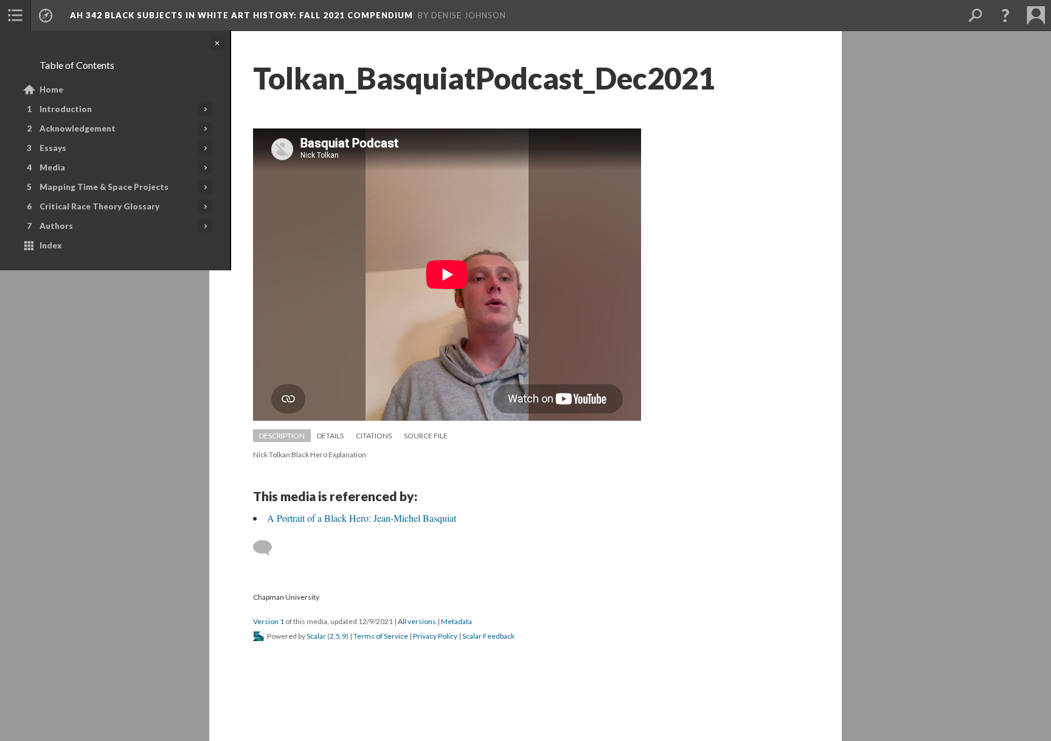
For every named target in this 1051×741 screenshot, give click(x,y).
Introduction (66, 109)
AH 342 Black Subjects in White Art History (241, 15)
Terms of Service (380, 636)
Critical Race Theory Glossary (99, 206)
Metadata (456, 621)
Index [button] (51, 245)
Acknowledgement (78, 128)
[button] (15, 15)
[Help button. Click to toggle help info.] (1005, 15)
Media (52, 167)
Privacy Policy (435, 636)
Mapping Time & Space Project (104, 187)
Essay (53, 148)
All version (417, 621)
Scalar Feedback (488, 636)
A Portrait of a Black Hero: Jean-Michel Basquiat (361, 517)
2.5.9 (338, 636)
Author (56, 226)
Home (51, 89)
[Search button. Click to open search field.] (975, 15)
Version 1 (268, 621)
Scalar (316, 636)
